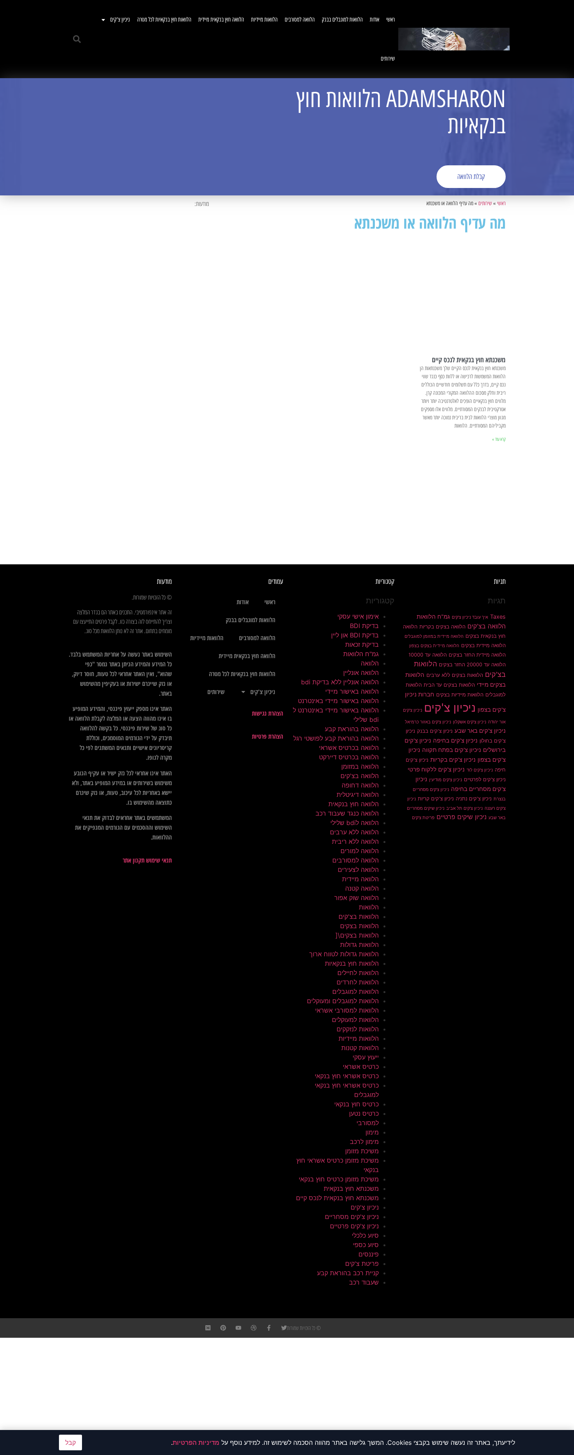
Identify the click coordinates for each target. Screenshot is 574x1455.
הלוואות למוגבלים (355, 991)
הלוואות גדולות (359, 945)
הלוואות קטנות (360, 1048)
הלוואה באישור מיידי (352, 691)
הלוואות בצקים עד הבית (449, 685)
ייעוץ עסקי (366, 1057)
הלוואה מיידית (360, 879)
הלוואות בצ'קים (359, 916)
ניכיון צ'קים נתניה (474, 798)
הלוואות (369, 907)
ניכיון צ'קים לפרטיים (485, 779)
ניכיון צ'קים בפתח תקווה (451, 749)
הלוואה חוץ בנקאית (353, 804)
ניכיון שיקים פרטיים (462, 817)
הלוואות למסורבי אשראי (347, 1010)
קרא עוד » (499, 439)
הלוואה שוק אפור (356, 898)
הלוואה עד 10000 (427, 654)
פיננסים (368, 1254)
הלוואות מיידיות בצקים (459, 694)
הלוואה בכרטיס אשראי (349, 748)
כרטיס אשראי (361, 1066)
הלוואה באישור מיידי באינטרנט (338, 701)
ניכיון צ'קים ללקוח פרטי (436, 769)
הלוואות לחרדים (358, 982)
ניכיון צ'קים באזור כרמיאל (428, 722)
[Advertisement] (175, 136)
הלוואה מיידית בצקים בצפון (434, 645)
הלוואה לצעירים (358, 869)
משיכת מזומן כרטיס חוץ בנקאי (339, 1179)
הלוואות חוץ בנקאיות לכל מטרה (164, 19)
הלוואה (370, 663)
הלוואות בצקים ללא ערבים (454, 675)
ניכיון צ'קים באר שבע (480, 730)
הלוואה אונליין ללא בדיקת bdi (340, 682)
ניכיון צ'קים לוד (480, 770)
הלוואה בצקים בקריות (442, 626)
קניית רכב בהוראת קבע (348, 1273)
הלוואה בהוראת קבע (352, 729)
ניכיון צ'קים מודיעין (445, 779)
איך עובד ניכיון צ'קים (470, 617)
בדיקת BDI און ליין (355, 635)
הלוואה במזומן (360, 766)
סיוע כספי (366, 1245)
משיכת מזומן (362, 1151)
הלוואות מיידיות (264, 19)
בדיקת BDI (364, 626)
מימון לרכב (364, 1141)
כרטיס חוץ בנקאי (356, 1104)
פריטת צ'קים (423, 817)
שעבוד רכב (364, 1282)
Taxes (498, 616)
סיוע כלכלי (365, 1235)
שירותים (388, 58)
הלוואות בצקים (359, 926)
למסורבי (368, 1123)
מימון (372, 1132)
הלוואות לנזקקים (358, 1029)
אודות (374, 19)
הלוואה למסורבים (300, 19)
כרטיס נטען (364, 1113)
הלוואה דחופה (360, 785)
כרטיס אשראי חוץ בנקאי (347, 1076)
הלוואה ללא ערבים (354, 832)
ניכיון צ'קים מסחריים (352, 1217)
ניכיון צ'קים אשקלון (469, 722)
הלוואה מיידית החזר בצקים (477, 654)
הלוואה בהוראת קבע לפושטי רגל (336, 738)
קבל (70, 1442)
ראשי (390, 19)
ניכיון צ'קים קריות (436, 798)
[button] (77, 39)
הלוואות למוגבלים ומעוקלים (343, 1001)
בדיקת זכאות (362, 644)
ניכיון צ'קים (120, 19)
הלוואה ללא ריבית (355, 841)
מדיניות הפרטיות (196, 1442)
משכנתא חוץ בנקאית (351, 1188)
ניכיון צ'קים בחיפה (455, 740)
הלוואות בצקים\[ (357, 935)
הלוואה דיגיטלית (358, 794)
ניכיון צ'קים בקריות (453, 759)
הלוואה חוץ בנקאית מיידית (221, 19)
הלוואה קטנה (362, 888)
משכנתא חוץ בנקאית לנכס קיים (469, 359)
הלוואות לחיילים (358, 973)
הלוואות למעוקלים (355, 1020)
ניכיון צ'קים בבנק (435, 731)
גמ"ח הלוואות (433, 616)
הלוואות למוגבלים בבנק (342, 19)
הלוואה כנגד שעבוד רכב (347, 813)
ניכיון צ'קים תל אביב (464, 808)
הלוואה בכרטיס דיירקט (349, 757)
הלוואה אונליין (361, 672)
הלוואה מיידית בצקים (483, 645)
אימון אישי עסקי (358, 616)
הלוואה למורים (359, 851)
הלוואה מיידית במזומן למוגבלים (434, 636)
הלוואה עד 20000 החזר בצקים (472, 664)
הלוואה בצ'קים (486, 626)
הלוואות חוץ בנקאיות (352, 963)
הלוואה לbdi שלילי (354, 823)
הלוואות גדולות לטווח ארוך (344, 954)
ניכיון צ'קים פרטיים (354, 1226)
